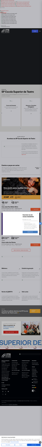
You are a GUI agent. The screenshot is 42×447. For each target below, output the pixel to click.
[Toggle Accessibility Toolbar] (40, 442)
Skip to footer (3, 12)
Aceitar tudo (34, 444)
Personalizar (8, 444)
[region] (21, 441)
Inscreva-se (30, 231)
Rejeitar (20, 444)
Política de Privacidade (15, 441)
